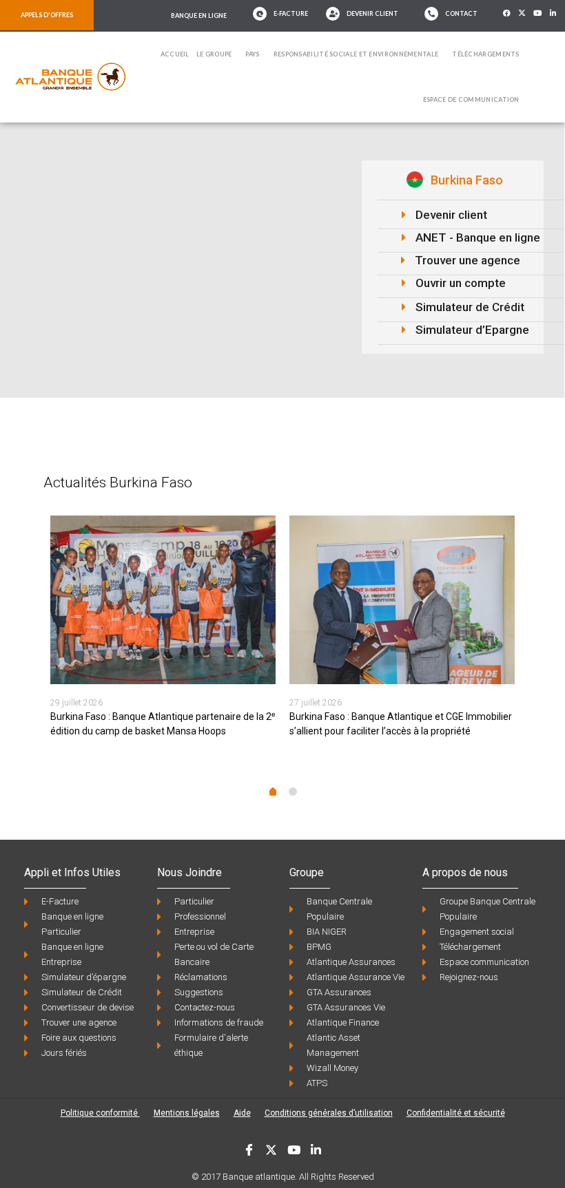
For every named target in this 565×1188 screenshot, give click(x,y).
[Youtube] (538, 13)
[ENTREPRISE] (471, 423)
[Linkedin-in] (553, 13)
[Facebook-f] (506, 13)
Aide (242, 1113)
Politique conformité (100, 1113)
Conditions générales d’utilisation (329, 1113)
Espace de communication (471, 99)
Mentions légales (187, 1113)
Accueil (175, 54)
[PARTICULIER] (94, 423)
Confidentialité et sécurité (456, 1113)
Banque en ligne (199, 15)
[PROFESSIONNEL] (282, 423)
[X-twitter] (522, 13)
